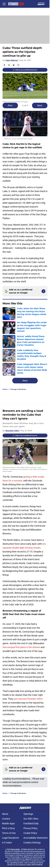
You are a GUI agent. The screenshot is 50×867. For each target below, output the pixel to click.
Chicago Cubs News (18, 389)
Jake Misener (12, 60)
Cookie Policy (30, 833)
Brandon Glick (12, 430)
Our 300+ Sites (30, 818)
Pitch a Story (8, 828)
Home (5, 389)
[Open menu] (4, 3)
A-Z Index (7, 842)
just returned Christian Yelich (28, 698)
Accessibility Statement (35, 837)
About (5, 814)
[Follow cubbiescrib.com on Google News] (43, 291)
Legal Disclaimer (10, 837)
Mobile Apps (8, 823)
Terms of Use (9, 833)
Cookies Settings (32, 842)
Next (39, 105)
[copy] (18, 65)
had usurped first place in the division (21, 647)
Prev (10, 105)
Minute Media (15, 849)
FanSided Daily (31, 823)
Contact (6, 818)
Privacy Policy (30, 828)
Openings (28, 814)
